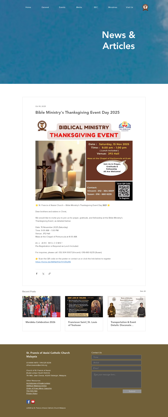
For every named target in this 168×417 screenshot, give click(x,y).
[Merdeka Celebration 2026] (41, 306)
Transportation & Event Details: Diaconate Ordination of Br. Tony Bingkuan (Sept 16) (123, 324)
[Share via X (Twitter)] (43, 273)
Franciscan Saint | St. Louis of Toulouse (82, 324)
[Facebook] (28, 402)
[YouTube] (33, 402)
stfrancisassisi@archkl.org (36, 365)
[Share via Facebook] (36, 273)
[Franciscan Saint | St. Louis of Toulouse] (84, 306)
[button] (45, 7)
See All (143, 291)
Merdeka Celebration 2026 (40, 322)
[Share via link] (49, 273)
